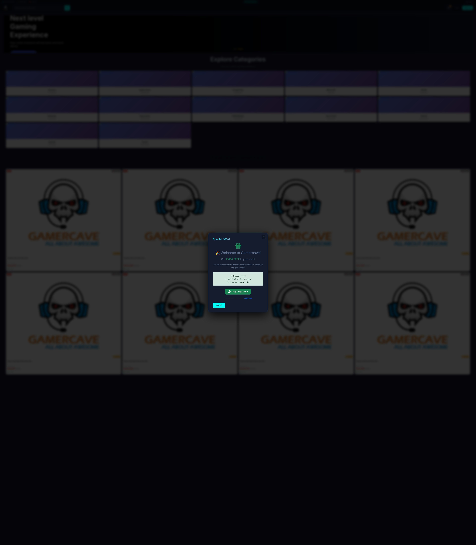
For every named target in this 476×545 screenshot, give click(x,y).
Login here (248, 298)
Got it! (219, 305)
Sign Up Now (240, 291)
